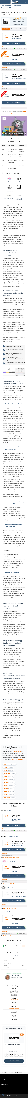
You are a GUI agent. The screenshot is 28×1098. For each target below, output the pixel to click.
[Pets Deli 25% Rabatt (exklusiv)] (14, 117)
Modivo (9, 912)
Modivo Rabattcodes (9, 936)
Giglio (9, 810)
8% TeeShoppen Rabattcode (18, 55)
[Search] (25, 2)
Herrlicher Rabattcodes (9, 908)
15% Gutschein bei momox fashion (18, 842)
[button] (3, 1095)
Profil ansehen (15, 979)
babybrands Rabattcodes (10, 884)
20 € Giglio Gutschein (16, 816)
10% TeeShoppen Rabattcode (18, 75)
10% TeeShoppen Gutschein (18, 35)
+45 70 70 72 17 (14, 999)
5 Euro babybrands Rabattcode (18, 867)
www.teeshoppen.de (14, 1008)
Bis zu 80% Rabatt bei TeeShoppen (18, 95)
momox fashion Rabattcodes (11, 857)
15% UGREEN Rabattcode (12, 1045)
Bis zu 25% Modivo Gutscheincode (18, 919)
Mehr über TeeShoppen (6, 10)
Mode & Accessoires (17, 760)
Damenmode (17, 751)
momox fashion (12, 837)
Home (2, 1072)
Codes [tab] (13, 29)
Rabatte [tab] (22, 29)
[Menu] (2, 2)
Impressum (4, 1082)
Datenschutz (4, 1084)
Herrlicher (10, 887)
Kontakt (3, 1080)
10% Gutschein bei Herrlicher (18, 893)
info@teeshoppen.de (14, 1004)
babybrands (11, 861)
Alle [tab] (5, 29)
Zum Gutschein (14, 1061)
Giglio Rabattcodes (8, 833)
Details (4, 46)
